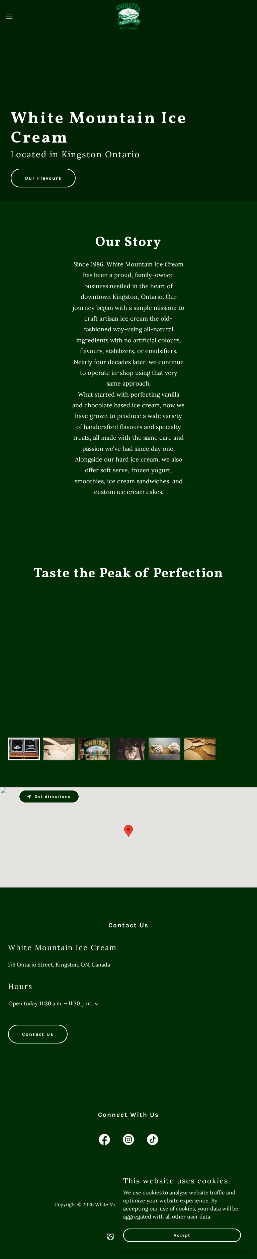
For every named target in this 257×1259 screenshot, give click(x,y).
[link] (128, 16)
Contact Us (38, 1034)
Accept (182, 1235)
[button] (21, 16)
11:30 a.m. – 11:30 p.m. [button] (65, 1003)
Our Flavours (43, 178)
